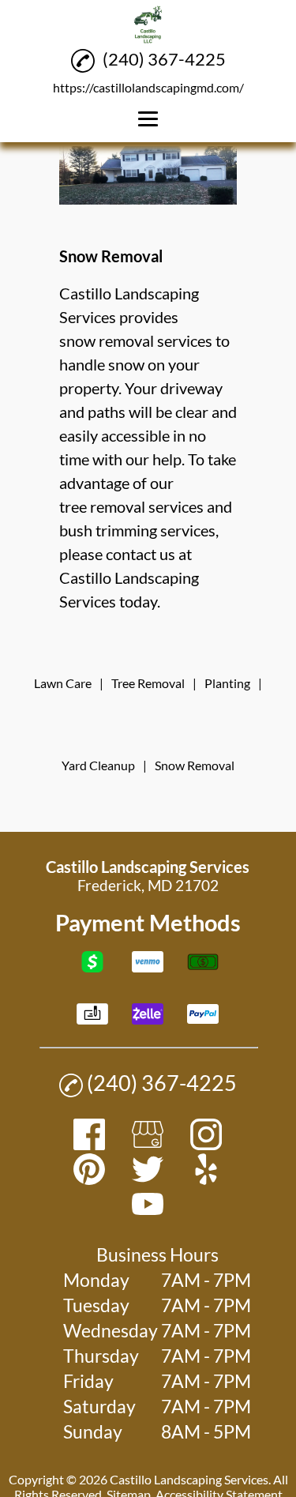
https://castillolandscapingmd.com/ (148, 87)
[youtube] (147, 1214)
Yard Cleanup (98, 765)
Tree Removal (148, 682)
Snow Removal (194, 765)
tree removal (102, 506)
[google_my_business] (147, 1144)
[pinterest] (89, 1179)
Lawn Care (63, 682)
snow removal (106, 340)
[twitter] (147, 1179)
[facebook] (89, 1144)
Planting (227, 682)
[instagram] (206, 1144)
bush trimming (108, 530)
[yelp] (206, 1179)
